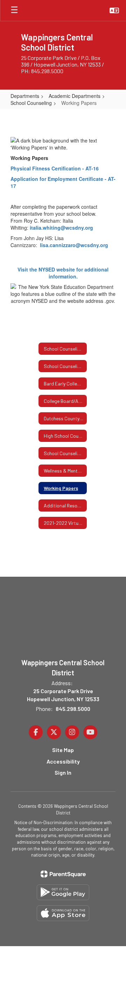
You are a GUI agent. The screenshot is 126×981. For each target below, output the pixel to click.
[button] (114, 10)
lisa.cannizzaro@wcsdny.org (74, 245)
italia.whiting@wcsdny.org (62, 227)
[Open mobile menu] (14, 10)
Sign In (63, 772)
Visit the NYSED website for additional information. (63, 273)
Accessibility (63, 761)
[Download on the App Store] (63, 913)
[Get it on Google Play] (63, 892)
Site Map (63, 749)
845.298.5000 (73, 708)
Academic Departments (74, 95)
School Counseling (31, 102)
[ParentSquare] (63, 874)
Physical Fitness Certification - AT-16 (54, 168)
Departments (24, 95)
